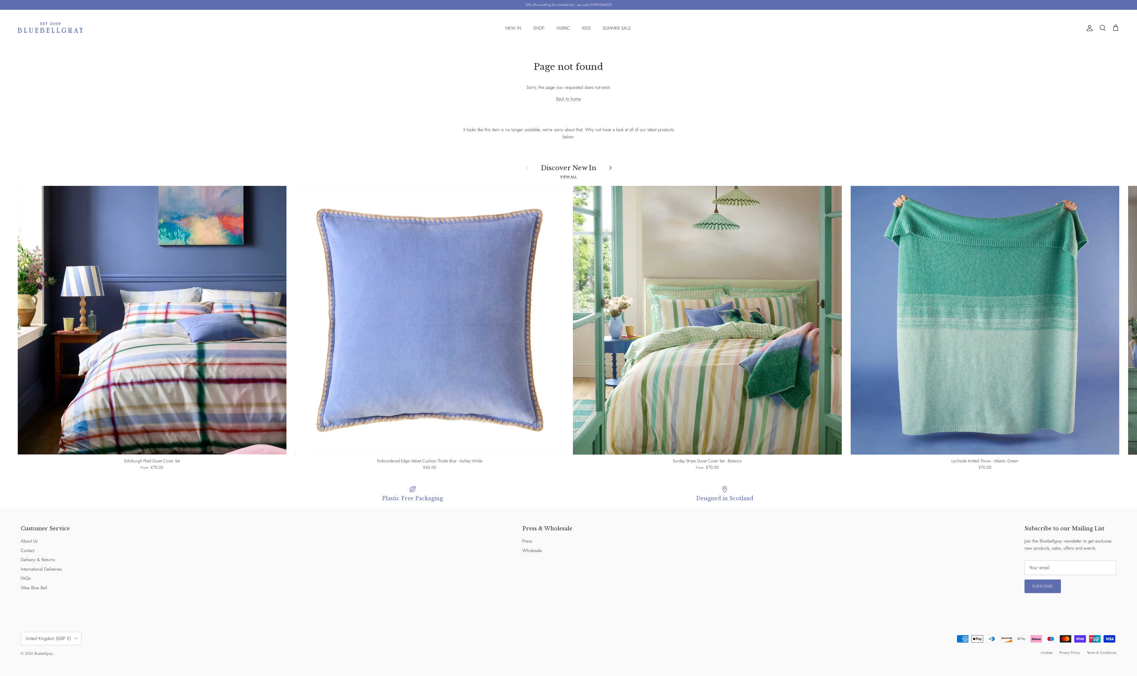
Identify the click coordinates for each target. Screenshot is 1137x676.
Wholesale (532, 550)
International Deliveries (41, 569)
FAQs (26, 578)
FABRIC (563, 28)
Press (527, 541)
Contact (27, 550)
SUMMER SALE (617, 28)
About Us (29, 541)
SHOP (539, 28)
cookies (1046, 652)
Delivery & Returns (38, 559)
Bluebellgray (43, 653)
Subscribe (1042, 586)
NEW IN (513, 28)
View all (568, 176)
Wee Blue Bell (34, 588)
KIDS (586, 28)
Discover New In (568, 168)
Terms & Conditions (1101, 652)
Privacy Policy (1069, 652)
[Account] (1088, 28)
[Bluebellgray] (50, 28)
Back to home (568, 99)
